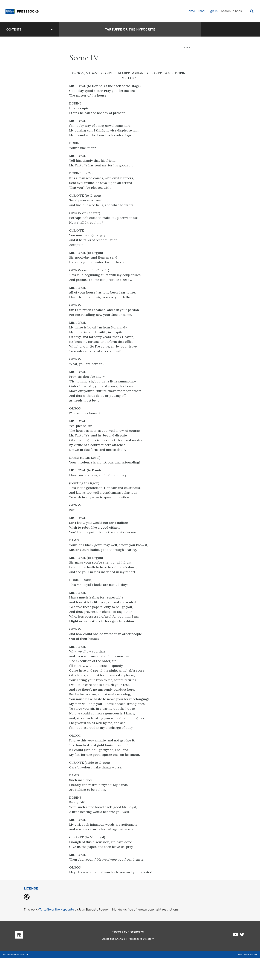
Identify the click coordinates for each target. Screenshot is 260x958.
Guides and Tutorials (113, 938)
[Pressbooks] (19, 935)
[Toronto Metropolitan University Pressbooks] (23, 11)
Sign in (212, 11)
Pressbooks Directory (141, 938)
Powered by (128, 931)
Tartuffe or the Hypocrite (130, 29)
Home (190, 11)
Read (201, 11)
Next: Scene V (245, 954)
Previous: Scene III (17, 954)
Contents (13, 29)
